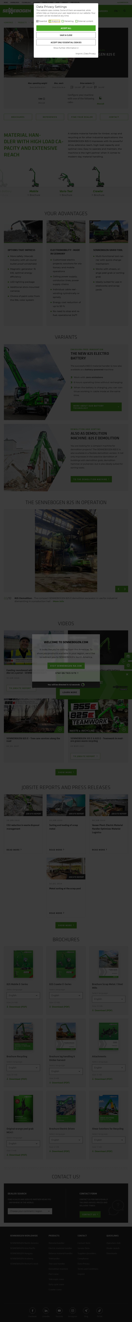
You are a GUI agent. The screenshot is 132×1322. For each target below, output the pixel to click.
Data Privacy (90, 53)
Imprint (79, 53)
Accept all (66, 28)
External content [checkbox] (85, 21)
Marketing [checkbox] (69, 21)
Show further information (65, 48)
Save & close (66, 35)
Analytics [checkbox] (56, 21)
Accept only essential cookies (66, 42)
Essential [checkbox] (43, 21)
